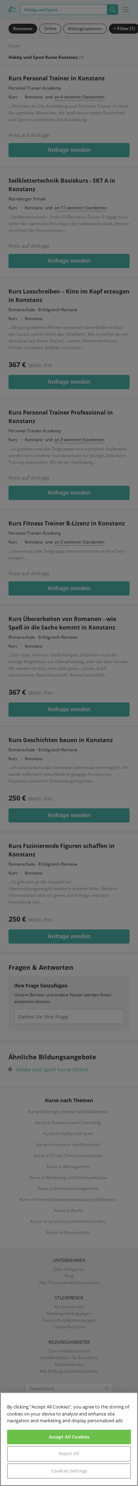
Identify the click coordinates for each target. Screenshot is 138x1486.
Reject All (69, 1453)
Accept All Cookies (69, 1437)
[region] (69, 1439)
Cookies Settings (69, 1471)
